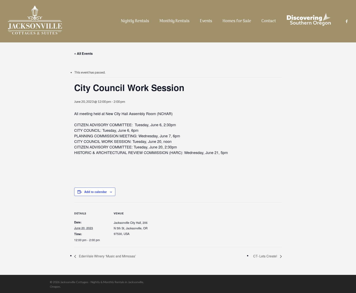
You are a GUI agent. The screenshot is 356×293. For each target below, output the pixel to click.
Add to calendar (95, 192)
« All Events (83, 53)
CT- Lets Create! (265, 256)
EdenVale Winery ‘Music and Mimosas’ (107, 256)
